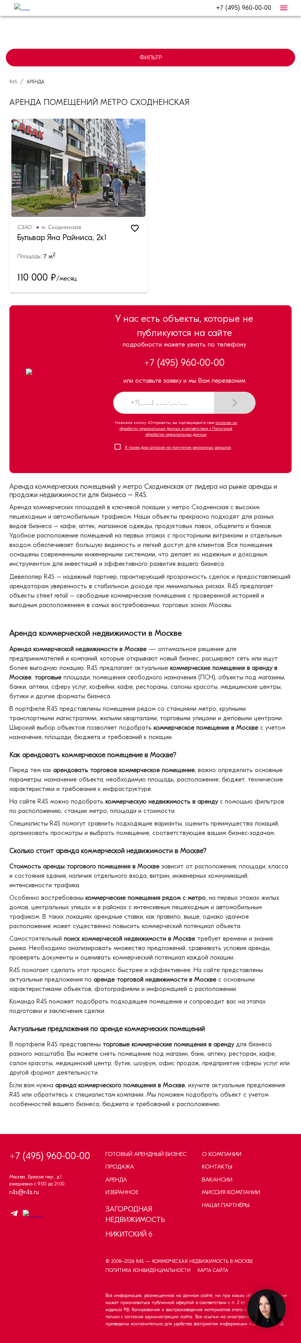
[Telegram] (14, 1215)
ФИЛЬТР (151, 57)
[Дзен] (31, 1214)
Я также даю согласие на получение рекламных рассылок (178, 447)
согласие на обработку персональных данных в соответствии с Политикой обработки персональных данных (178, 428)
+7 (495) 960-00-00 (243, 7)
